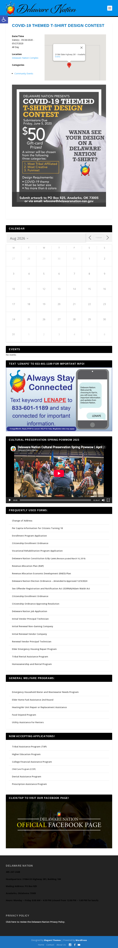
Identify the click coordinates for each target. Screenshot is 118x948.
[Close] (81, 47)
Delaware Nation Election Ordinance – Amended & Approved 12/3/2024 (49, 581)
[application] (59, 473)
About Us (61, 944)
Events (57, 57)
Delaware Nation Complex (25, 57)
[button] (4, 19)
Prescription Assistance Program (29, 784)
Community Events (23, 73)
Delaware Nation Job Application (29, 611)
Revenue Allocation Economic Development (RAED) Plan (41, 573)
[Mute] (103, 500)
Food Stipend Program (24, 714)
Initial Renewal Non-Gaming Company (32, 626)
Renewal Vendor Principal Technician (31, 641)
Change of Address (22, 520)
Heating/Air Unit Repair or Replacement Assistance (39, 707)
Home (41, 944)
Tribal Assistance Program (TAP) (29, 746)
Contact (50, 944)
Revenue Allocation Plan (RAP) (28, 565)
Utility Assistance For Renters (28, 722)
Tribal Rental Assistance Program (30, 656)
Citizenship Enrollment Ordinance (30, 543)
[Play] (9, 500)
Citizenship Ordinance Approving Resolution (35, 603)
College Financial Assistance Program (32, 761)
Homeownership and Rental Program (32, 664)
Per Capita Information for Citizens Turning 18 (37, 528)
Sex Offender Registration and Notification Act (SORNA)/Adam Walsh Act (51, 588)
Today (98, 237)
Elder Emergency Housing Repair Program (34, 649)
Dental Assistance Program (26, 776)
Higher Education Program (26, 754)
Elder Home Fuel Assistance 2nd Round (32, 699)
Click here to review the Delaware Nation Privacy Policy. (35, 921)
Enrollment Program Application (29, 535)
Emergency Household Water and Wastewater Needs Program (45, 692)
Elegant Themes (52, 940)
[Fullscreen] (108, 500)
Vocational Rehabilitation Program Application (37, 550)
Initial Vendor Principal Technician (30, 618)
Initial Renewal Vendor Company (29, 634)
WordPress (81, 940)
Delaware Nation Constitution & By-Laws (34, 558)
